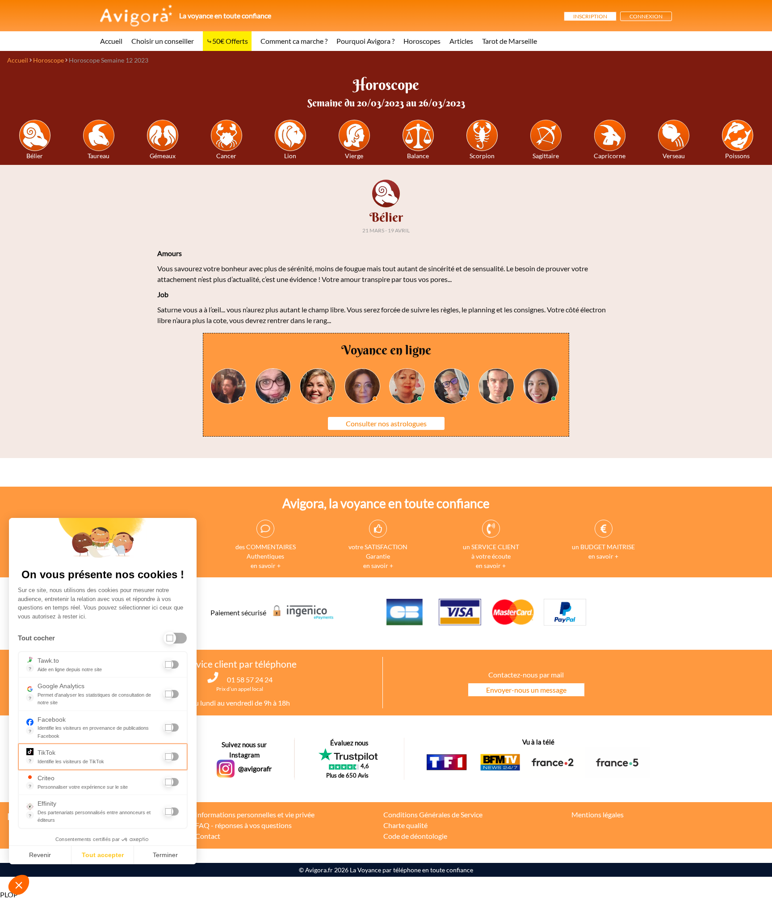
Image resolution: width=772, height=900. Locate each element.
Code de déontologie (415, 836)
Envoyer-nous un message (526, 690)
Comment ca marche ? (293, 41)
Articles (461, 41)
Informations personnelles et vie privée (255, 814)
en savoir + (266, 565)
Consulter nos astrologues (386, 423)
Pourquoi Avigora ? (365, 41)
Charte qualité (405, 825)
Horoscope (48, 60)
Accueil (111, 41)
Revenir (40, 854)
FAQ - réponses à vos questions (243, 825)
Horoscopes (422, 41)
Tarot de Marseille (509, 41)
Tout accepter (103, 854)
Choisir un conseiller (162, 41)
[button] (18, 885)
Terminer (165, 854)
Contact (207, 836)
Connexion (646, 16)
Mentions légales (597, 814)
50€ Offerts (230, 41)
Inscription (590, 16)
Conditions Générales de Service (432, 814)
